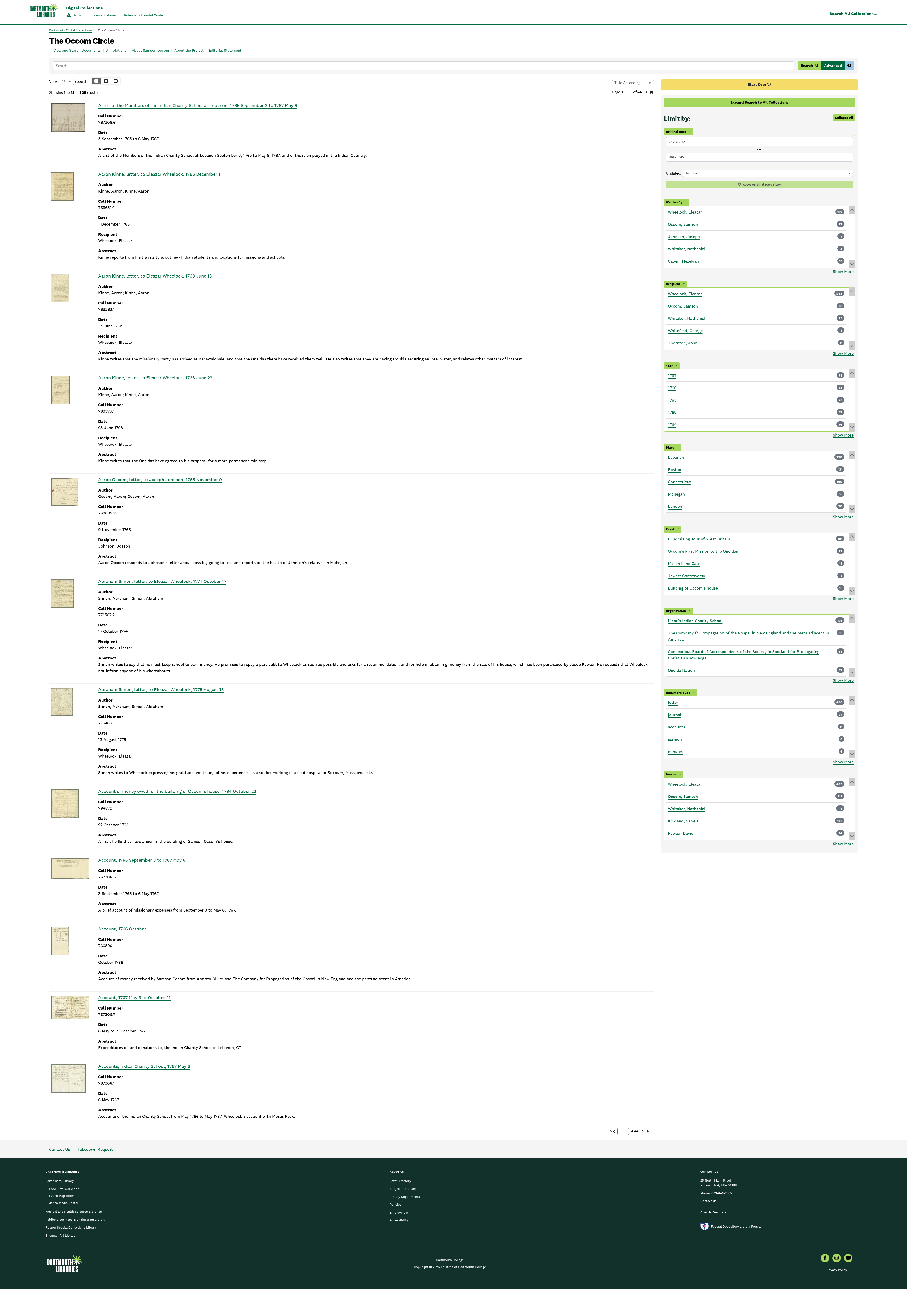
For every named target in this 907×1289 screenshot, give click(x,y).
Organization (676, 611)
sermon (675, 739)
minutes (675, 751)
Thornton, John (682, 343)
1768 (672, 412)
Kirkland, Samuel (684, 821)
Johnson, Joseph (684, 236)
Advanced (833, 65)
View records (68, 81)
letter (673, 702)
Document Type (678, 692)
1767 (672, 375)
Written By (674, 202)
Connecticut (679, 481)
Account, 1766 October (122, 929)
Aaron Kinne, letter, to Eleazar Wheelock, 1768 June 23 (155, 378)
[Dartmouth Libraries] (44, 12)
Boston (674, 469)
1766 (672, 387)
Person (671, 774)
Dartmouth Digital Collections (70, 30)
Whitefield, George (685, 330)
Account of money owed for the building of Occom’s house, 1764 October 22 (177, 791)
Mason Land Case (684, 563)
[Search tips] (849, 65)
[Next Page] (645, 92)
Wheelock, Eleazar (685, 212)
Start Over (757, 84)
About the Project (189, 50)
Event (670, 529)
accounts (676, 727)
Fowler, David (680, 833)
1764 (672, 424)
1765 (672, 400)
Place (670, 447)
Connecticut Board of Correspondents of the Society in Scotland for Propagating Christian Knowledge (743, 655)
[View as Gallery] (106, 81)
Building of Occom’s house (693, 588)
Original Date (676, 131)
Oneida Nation (681, 670)
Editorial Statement (225, 50)
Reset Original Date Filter (761, 184)
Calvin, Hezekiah (683, 261)
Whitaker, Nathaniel (686, 249)
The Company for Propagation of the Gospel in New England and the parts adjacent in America (748, 636)
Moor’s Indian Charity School (695, 620)
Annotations (116, 50)
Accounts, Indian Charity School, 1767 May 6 (144, 1066)
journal (674, 714)
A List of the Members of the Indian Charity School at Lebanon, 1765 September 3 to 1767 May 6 (197, 105)
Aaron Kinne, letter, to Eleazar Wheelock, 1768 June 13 (155, 276)
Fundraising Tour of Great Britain (699, 539)
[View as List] (96, 81)
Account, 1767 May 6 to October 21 (134, 997)
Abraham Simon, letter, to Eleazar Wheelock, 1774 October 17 (162, 581)
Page (616, 92)
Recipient (673, 284)
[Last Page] (651, 92)
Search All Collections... (853, 13)
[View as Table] (116, 81)
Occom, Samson (683, 224)
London (675, 506)
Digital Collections (84, 8)
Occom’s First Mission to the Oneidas (703, 551)
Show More (843, 271)
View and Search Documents (77, 50)
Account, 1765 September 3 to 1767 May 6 (141, 860)
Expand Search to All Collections (759, 102)
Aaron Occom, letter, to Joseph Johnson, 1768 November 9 (160, 479)
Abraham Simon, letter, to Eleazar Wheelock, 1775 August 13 (161, 689)
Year (669, 366)
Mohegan (676, 494)
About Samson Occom (150, 50)
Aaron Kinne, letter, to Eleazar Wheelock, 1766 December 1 (159, 174)
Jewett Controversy (686, 575)
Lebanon (676, 457)
